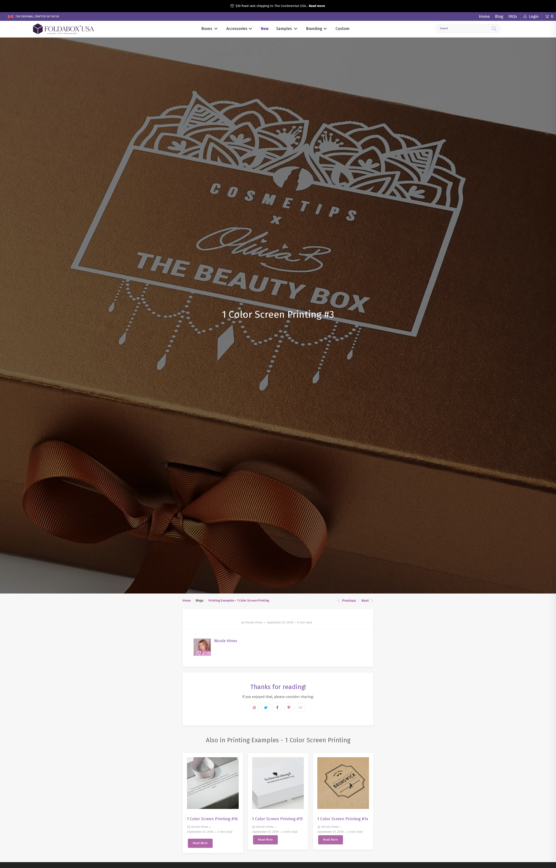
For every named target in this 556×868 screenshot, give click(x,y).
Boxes (206, 28)
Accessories (236, 28)
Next (365, 601)
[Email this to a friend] (300, 707)
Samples (284, 28)
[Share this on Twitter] (266, 707)
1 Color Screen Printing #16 (212, 818)
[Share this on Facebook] (277, 707)
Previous (348, 601)
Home (484, 16)
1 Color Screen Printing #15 (277, 818)
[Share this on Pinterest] (289, 707)
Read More (200, 843)
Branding (314, 28)
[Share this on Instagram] (254, 707)
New (264, 28)
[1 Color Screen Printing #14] (343, 783)
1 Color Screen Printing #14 (342, 818)
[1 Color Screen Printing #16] (213, 783)
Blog (499, 16)
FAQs (512, 16)
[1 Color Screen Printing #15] (278, 783)
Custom (342, 28)
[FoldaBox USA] (63, 29)
